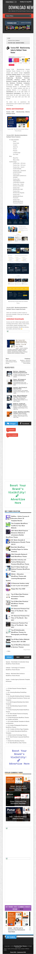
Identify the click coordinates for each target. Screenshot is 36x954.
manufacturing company (17, 351)
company (9, 349)
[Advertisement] (18, 889)
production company (14, 40)
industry (9, 351)
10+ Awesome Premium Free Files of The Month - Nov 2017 (20, 618)
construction (15, 349)
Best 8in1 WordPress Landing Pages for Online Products (19, 549)
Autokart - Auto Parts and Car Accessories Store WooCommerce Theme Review (18, 788)
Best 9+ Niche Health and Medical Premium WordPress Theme (20, 569)
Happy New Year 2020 (18, 589)
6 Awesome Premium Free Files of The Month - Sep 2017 (19, 625)
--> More (8, 651)
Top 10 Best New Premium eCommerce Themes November (19, 596)
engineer (20, 349)
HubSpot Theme (21, 350)
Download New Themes (20, 946)
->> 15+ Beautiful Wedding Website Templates (18, 696)
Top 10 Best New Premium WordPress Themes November (19, 604)
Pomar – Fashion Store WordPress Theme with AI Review (18, 817)
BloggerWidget (27, 649)
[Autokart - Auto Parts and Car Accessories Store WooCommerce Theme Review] (18, 925)
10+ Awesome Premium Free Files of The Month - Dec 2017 (20, 611)
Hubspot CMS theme (12, 350)
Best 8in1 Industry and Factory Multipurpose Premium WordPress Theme (20, 562)
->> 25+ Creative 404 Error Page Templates (17, 729)
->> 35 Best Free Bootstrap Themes (15, 741)
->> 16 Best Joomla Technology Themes (16, 735)
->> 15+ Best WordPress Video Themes (16, 742)
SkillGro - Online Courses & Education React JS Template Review (20, 518)
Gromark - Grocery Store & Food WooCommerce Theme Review (18, 802)
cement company (24, 348)
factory (24, 349)
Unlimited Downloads (15, 319)
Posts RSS (13, 952)
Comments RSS (21, 952)
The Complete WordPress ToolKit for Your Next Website (19, 526)
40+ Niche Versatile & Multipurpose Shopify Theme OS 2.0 (20, 542)
